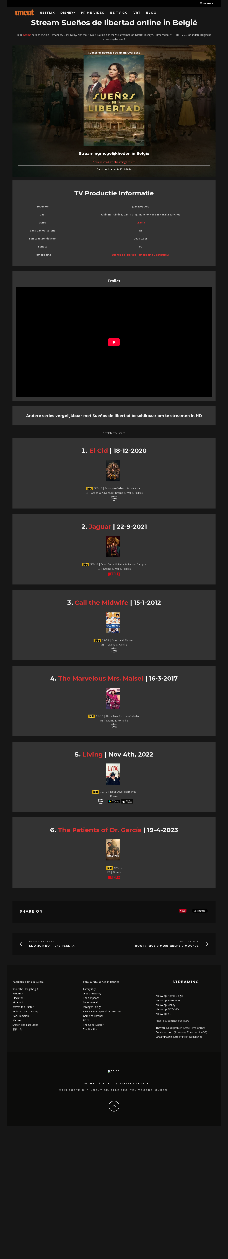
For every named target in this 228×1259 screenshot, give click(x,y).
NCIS (86, 1020)
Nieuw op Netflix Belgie (169, 995)
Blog (151, 12)
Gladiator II (18, 998)
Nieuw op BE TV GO (167, 1009)
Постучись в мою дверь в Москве (167, 945)
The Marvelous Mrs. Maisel (100, 678)
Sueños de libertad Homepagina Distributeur (140, 254)
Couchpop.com (164, 1032)
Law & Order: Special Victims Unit (102, 1011)
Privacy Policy (134, 1083)
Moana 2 (17, 1002)
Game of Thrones (93, 1016)
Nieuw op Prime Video (168, 1000)
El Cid (98, 450)
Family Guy (89, 989)
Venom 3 (17, 993)
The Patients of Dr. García (100, 830)
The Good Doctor (93, 1024)
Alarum (16, 1020)
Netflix (47, 12)
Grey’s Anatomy (92, 993)
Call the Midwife (101, 602)
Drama (27, 34)
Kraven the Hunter (22, 1006)
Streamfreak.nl (164, 1036)
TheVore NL (163, 1027)
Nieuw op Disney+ (166, 1005)
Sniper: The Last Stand (25, 1024)
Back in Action (20, 1016)
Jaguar (100, 526)
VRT (137, 12)
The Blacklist (90, 1029)
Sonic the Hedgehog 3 (25, 989)
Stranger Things (92, 1006)
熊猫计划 (17, 1029)
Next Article (189, 941)
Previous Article (41, 941)
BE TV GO (119, 12)
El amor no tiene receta (52, 945)
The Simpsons (91, 998)
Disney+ (68, 12)
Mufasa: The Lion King (25, 1011)
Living (92, 754)
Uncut (89, 1083)
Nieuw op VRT (164, 1013)
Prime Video (93, 12)
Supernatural (90, 1002)
